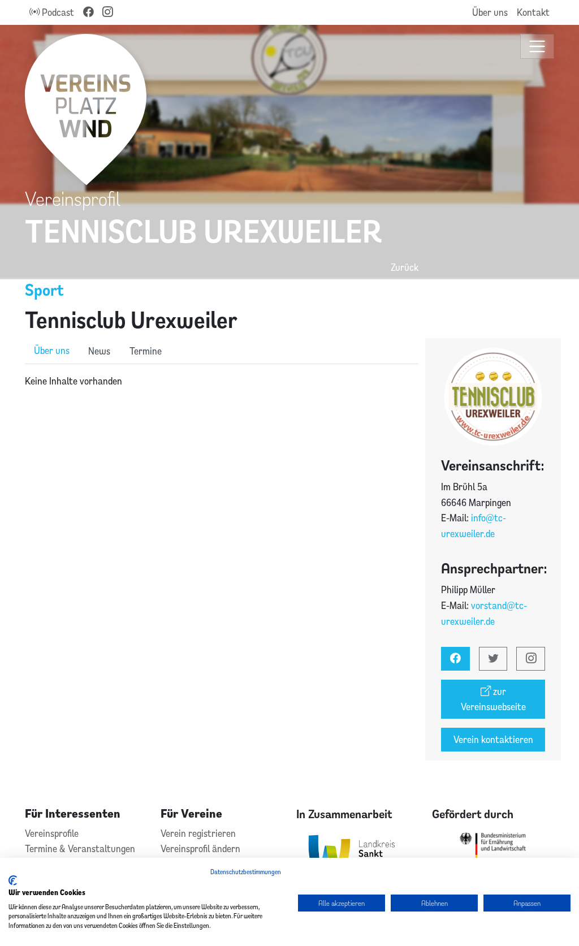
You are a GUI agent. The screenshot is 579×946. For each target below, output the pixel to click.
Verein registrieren (198, 833)
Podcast (57, 12)
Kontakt (533, 12)
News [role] (99, 350)
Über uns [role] (52, 350)
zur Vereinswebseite (493, 699)
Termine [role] (145, 350)
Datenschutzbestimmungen (245, 871)
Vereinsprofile (52, 833)
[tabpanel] (221, 381)
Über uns (490, 12)
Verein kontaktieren (493, 739)
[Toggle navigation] (537, 46)
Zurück (404, 267)
